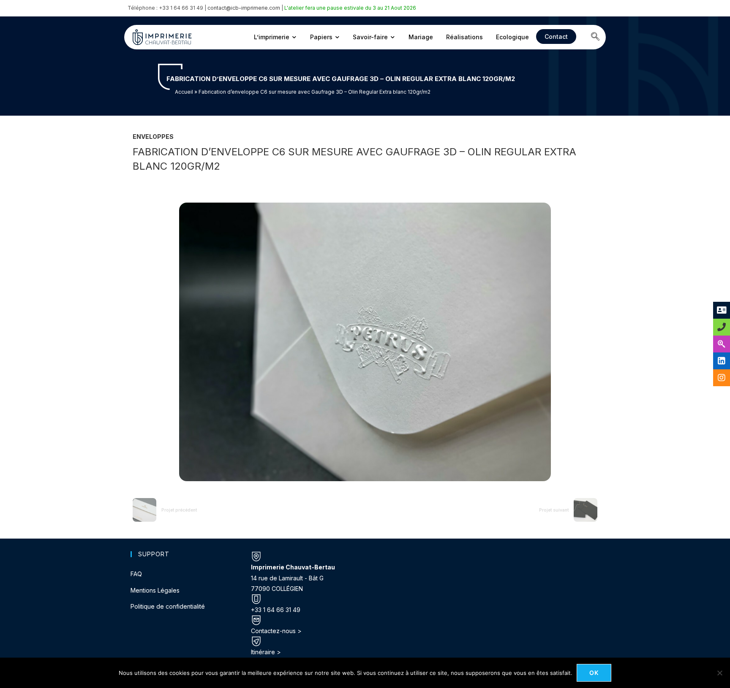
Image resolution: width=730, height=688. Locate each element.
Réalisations (464, 37)
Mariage (421, 37)
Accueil (184, 92)
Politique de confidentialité (168, 606)
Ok (594, 672)
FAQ (136, 573)
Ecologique (512, 37)
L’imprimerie (271, 37)
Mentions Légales (155, 590)
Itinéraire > (266, 651)
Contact (556, 36)
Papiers (321, 37)
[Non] (719, 673)
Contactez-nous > (276, 630)
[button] (595, 37)
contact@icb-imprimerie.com (243, 8)
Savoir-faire (370, 37)
